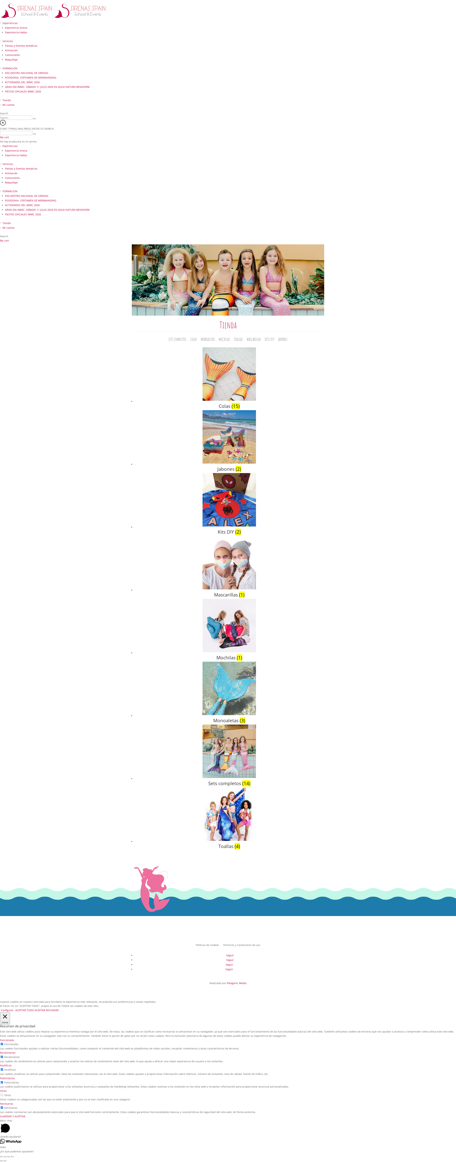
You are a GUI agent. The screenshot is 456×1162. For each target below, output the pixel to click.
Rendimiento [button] (7, 1052)
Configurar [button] (7, 1010)
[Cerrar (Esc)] (1, 1156)
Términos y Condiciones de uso (241, 944)
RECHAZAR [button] (52, 1010)
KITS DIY (269, 340)
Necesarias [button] (6, 1103)
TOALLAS (238, 340)
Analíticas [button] (6, 1065)
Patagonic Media (237, 983)
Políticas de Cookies (207, 944)
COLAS (193, 340)
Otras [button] (3, 1091)
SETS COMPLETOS (177, 340)
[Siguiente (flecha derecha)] (5, 1160)
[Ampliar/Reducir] (12, 1156)
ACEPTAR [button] (40, 1010)
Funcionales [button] (7, 1040)
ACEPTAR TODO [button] (24, 1010)
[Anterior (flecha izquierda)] (1, 1160)
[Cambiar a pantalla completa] (8, 1156)
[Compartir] (5, 1156)
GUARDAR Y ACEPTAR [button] (12, 1116)
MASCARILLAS (254, 340)
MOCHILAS (224, 340)
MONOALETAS (208, 340)
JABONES (282, 340)
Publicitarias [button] (7, 1078)
